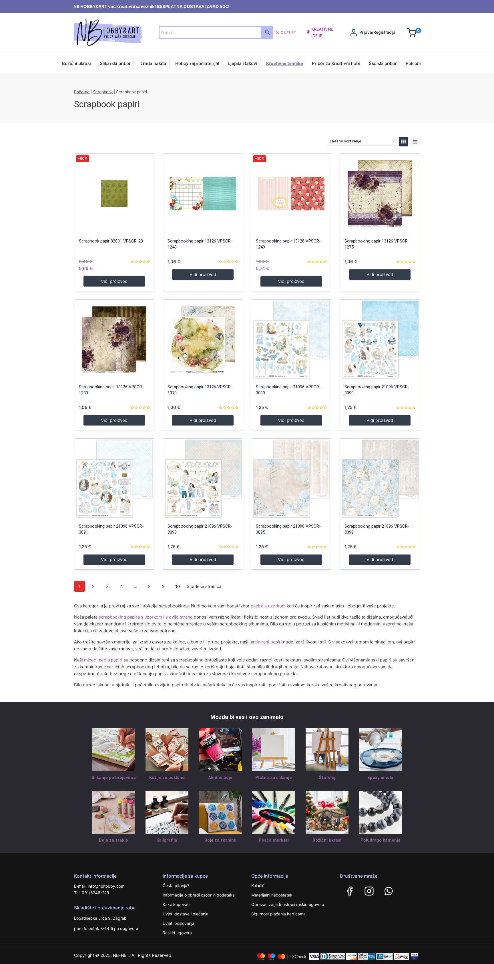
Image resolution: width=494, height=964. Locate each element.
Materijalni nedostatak (271, 895)
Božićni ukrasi (76, 63)
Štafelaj (327, 777)
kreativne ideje (322, 32)
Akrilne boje (220, 777)
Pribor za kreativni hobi (336, 63)
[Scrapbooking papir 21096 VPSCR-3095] (291, 478)
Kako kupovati (176, 904)
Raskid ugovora (177, 932)
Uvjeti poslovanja (178, 923)
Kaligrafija (166, 840)
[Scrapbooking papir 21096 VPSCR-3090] (380, 339)
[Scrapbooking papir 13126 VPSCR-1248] (203, 193)
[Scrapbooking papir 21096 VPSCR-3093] (203, 478)
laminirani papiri (266, 642)
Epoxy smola (380, 777)
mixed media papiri (103, 660)
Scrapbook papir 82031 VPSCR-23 (111, 241)
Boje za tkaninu (220, 840)
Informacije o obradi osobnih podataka (199, 895)
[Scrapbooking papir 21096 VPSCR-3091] (114, 478)
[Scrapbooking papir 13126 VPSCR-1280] (114, 339)
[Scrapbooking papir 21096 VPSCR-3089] (291, 339)
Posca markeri (274, 840)
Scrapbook (103, 92)
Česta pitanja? (176, 885)
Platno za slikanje (273, 777)
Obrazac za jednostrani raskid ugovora (287, 904)
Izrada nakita (153, 63)
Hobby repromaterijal (197, 63)
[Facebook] (349, 891)
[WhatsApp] (388, 891)
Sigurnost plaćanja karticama (278, 913)
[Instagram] (369, 891)
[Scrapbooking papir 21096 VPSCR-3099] (380, 478)
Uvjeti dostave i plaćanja (185, 913)
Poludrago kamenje (380, 840)
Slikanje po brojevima (113, 777)
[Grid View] (403, 141)
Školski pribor (383, 63)
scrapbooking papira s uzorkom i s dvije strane (146, 617)
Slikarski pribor (115, 63)
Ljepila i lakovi (242, 63)
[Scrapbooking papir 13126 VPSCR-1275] (380, 193)
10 (177, 586)
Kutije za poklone (167, 777)
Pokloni (413, 63)
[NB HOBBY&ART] (108, 32)
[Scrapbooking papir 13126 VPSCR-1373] (203, 339)
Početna (81, 92)
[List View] (415, 141)
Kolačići (258, 885)
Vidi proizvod (114, 281)
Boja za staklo (113, 840)
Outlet (288, 32)
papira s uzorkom (268, 606)
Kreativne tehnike (284, 63)
